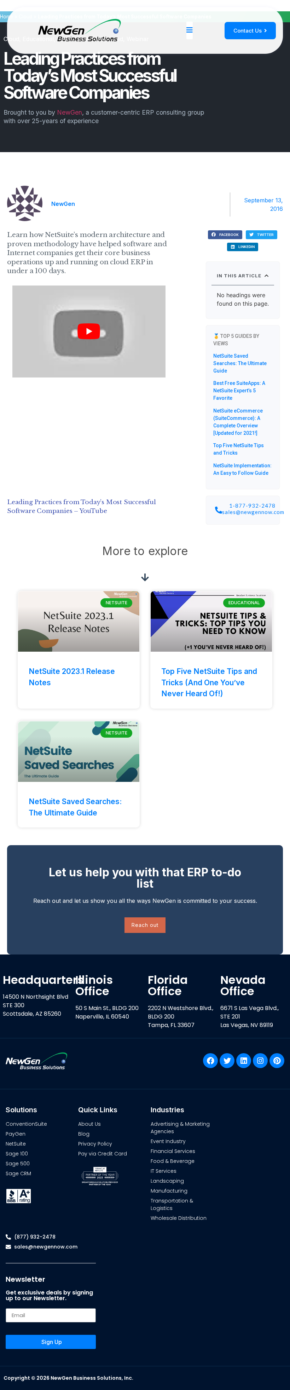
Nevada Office (243, 985)
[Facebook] (210, 1060)
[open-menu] (189, 30)
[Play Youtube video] (89, 331)
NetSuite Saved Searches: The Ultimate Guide (240, 363)
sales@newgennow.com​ (253, 512)
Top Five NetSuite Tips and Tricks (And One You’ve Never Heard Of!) (209, 682)
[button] (225, 234)
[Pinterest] (276, 1060)
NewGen (69, 112)
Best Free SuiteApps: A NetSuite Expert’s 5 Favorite (239, 390)
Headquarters (43, 980)
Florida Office (168, 985)
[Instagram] (260, 1060)
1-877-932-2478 (252, 505)
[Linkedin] (243, 1060)
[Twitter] (227, 1060)
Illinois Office (94, 985)
